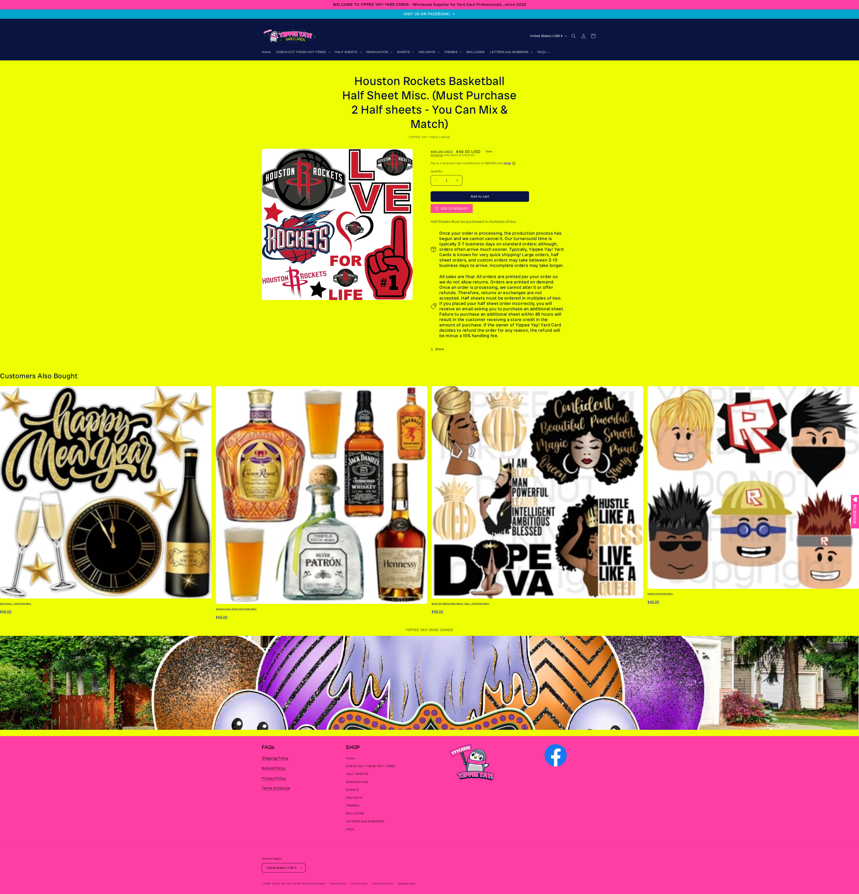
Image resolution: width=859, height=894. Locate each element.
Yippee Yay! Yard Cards (286, 883)
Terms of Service (276, 788)
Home (350, 758)
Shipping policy (407, 883)
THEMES (352, 805)
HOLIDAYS (354, 797)
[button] (302, 52)
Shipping (437, 155)
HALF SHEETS (357, 774)
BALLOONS (355, 813)
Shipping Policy (275, 758)
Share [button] (439, 349)
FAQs (350, 829)
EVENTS (352, 790)
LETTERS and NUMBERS (365, 821)
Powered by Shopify (313, 883)
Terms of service (383, 883)
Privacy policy (359, 883)
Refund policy (338, 883)
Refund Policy (274, 768)
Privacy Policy (274, 778)
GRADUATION (357, 782)
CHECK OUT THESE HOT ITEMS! (371, 766)
